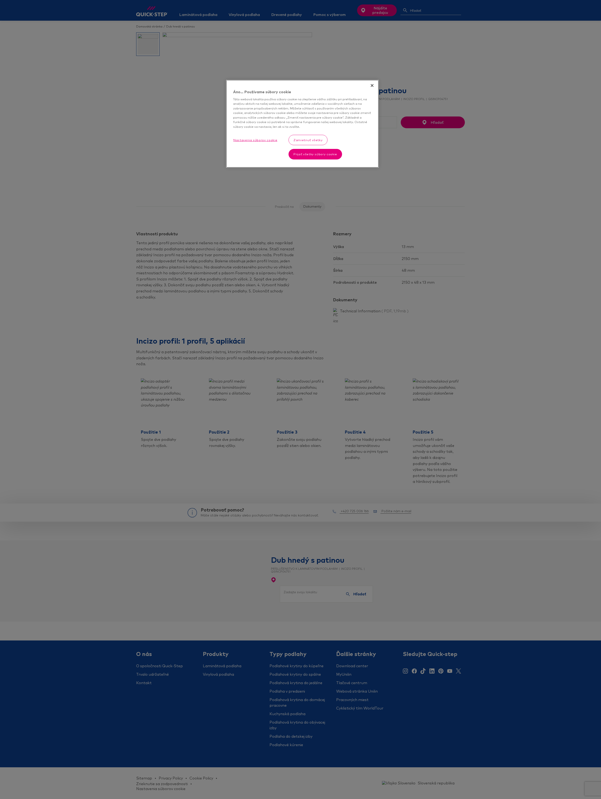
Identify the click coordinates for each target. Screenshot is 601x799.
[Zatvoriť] (372, 85)
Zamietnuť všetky (308, 140)
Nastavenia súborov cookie (255, 140)
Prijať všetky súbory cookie (315, 154)
